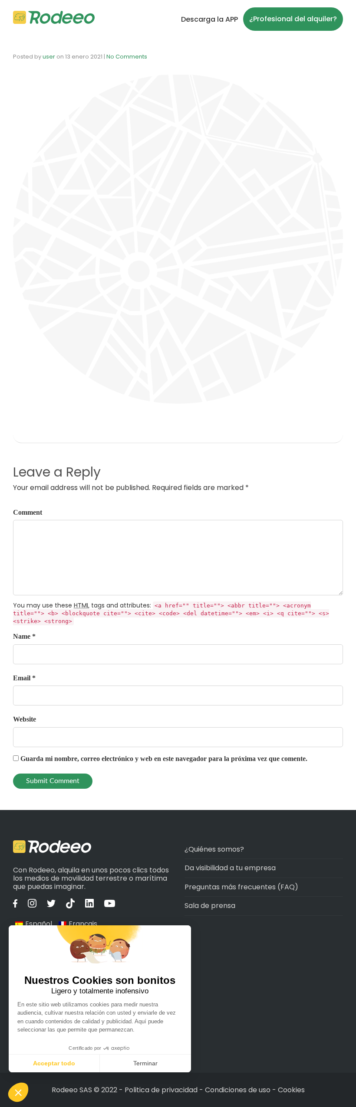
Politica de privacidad (162, 1090)
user (49, 56)
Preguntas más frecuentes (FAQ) (241, 887)
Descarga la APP (209, 19)
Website (24, 719)
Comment (27, 512)
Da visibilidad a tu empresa (230, 868)
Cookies (291, 1090)
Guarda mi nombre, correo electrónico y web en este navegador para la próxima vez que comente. (163, 758)
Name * (24, 636)
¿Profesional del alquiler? (293, 19)
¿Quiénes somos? (214, 849)
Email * (24, 678)
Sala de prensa (210, 906)
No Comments (126, 56)
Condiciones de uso (237, 1090)
